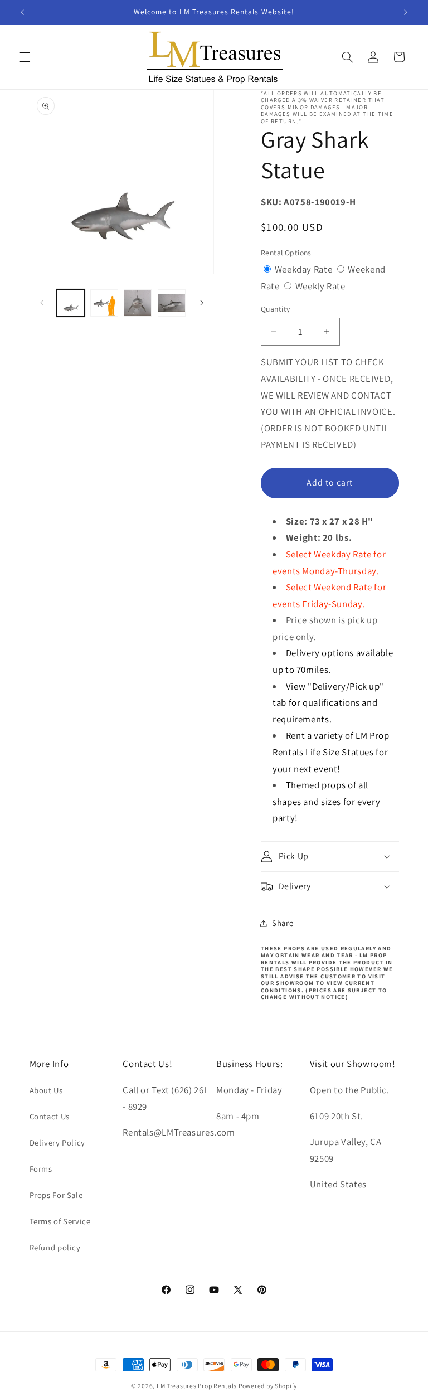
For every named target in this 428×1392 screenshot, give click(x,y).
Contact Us (50, 1116)
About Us (46, 1090)
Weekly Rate (320, 286)
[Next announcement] (405, 12)
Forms (41, 1168)
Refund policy (55, 1247)
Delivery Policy (57, 1142)
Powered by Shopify (268, 1385)
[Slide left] (42, 303)
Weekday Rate (304, 269)
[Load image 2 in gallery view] (104, 303)
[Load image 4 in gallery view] (172, 303)
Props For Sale (56, 1195)
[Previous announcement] (22, 12)
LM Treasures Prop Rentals (198, 1385)
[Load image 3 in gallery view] (138, 303)
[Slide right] (201, 303)
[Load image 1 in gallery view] (71, 303)
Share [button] (282, 923)
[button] (24, 57)
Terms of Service (60, 1221)
